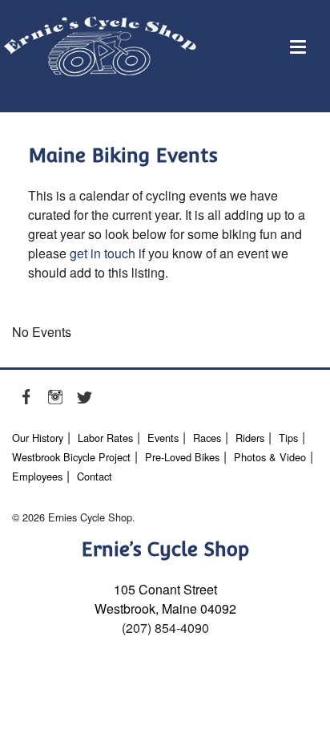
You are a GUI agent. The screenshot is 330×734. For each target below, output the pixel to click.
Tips (288, 437)
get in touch (102, 253)
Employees (37, 476)
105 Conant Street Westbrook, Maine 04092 (165, 599)
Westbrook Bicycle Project (71, 456)
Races (207, 437)
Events (163, 437)
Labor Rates (105, 437)
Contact (94, 476)
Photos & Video (270, 456)
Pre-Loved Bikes (182, 456)
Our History (37, 437)
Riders (249, 437)
